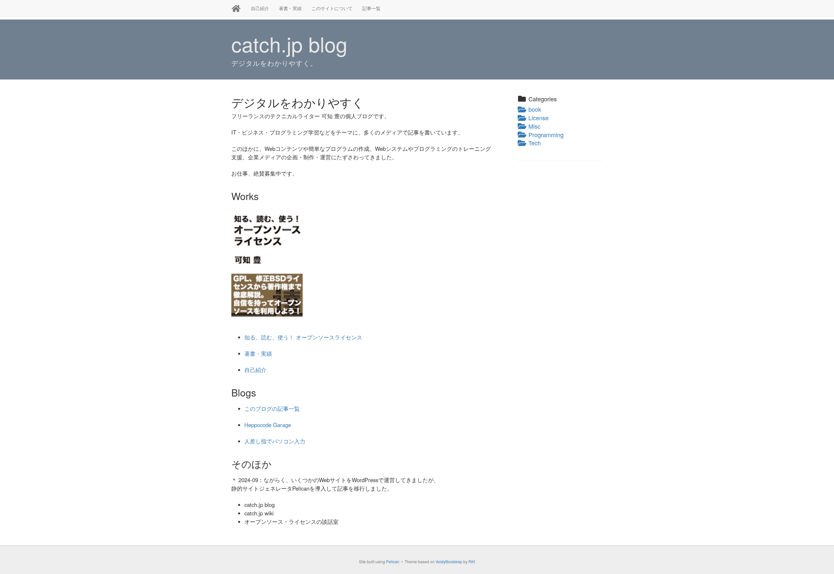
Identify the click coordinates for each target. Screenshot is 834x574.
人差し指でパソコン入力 (274, 441)
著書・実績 (290, 8)
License (538, 117)
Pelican (392, 561)
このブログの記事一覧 (272, 408)
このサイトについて (331, 8)
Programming (545, 134)
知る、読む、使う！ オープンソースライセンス (303, 337)
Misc (533, 126)
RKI (471, 561)
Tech (534, 142)
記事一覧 (371, 8)
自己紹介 (260, 8)
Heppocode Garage (267, 425)
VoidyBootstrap (449, 561)
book (534, 109)
